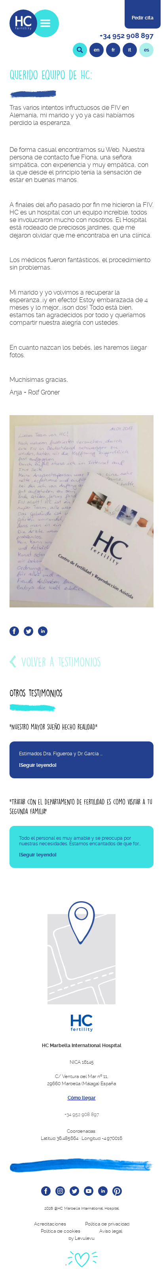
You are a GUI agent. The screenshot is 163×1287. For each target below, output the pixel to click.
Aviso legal (110, 1231)
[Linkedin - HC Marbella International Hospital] (103, 1191)
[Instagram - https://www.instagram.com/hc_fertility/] (60, 1191)
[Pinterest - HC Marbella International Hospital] (117, 1191)
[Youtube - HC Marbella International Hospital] (88, 1191)
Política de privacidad (107, 1224)
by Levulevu (81, 1238)
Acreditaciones (50, 1224)
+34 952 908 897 (127, 35)
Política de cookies (60, 1231)
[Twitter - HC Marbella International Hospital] (74, 1191)
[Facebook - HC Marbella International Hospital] (46, 1191)
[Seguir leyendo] (38, 765)
